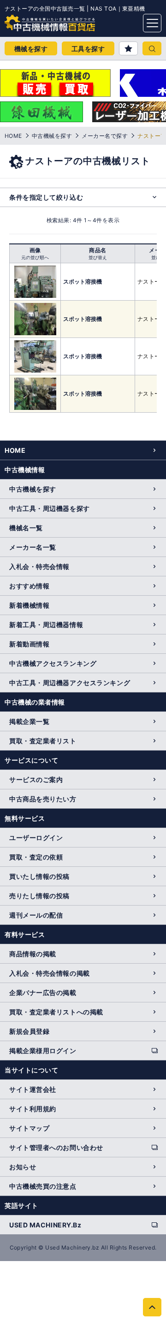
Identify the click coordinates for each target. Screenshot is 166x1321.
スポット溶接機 (82, 281)
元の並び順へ (35, 257)
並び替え (98, 257)
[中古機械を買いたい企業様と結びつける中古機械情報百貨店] (32, 20)
